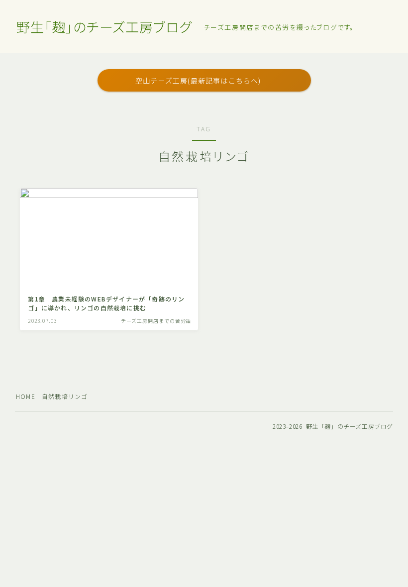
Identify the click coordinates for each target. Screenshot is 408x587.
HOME (25, 396)
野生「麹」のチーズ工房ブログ (104, 26)
